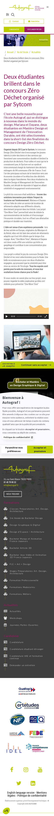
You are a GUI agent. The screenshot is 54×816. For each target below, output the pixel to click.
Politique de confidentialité (17, 437)
